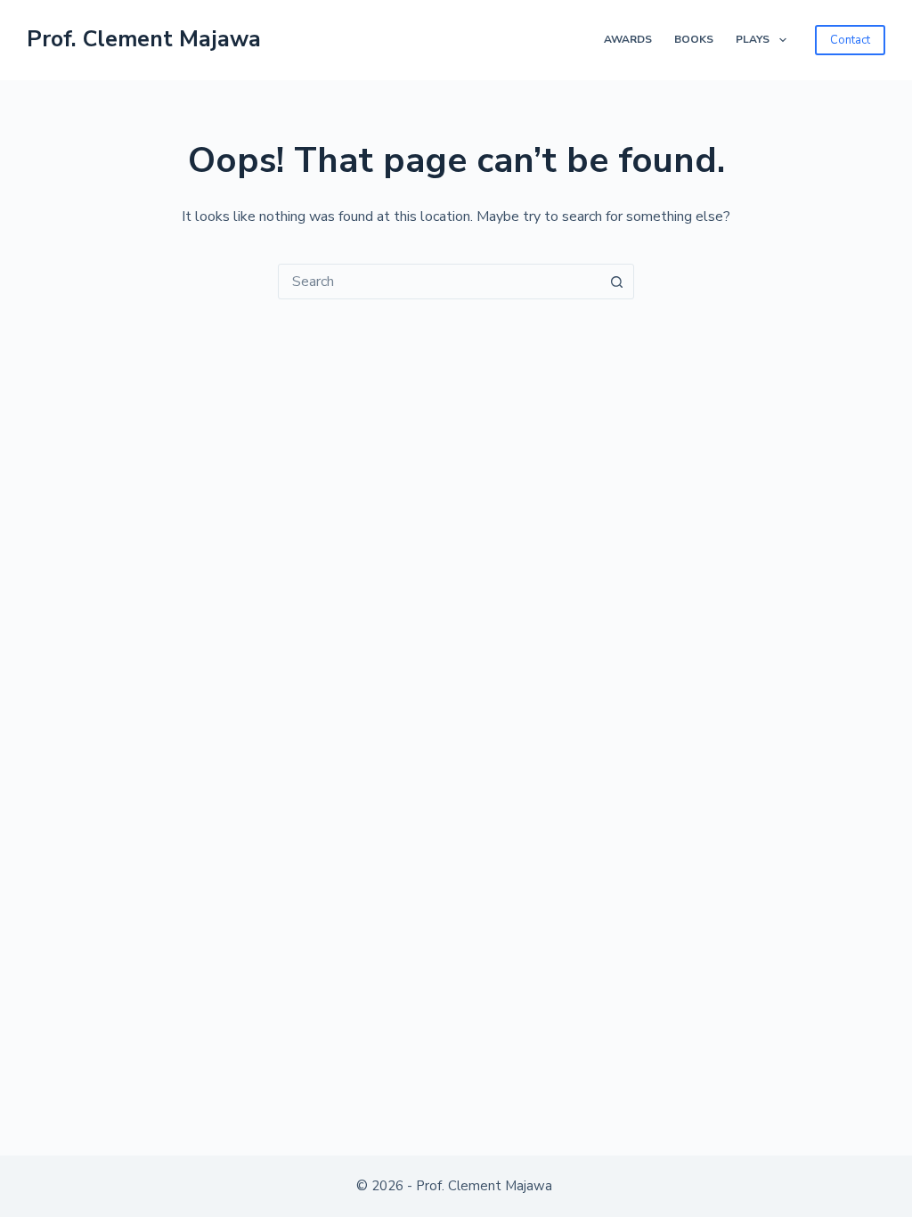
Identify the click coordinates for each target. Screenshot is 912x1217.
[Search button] (616, 281)
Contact (850, 40)
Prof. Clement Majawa (144, 39)
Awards (628, 39)
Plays (753, 39)
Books (693, 39)
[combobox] (439, 281)
